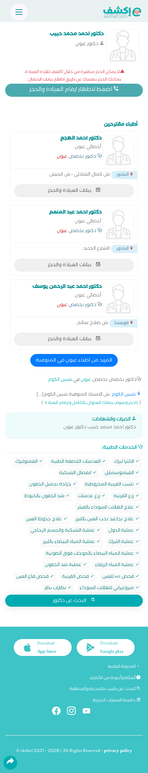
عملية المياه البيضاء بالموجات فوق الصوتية (90, 554)
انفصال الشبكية (75, 474)
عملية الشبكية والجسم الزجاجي (63, 531)
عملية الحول (121, 531)
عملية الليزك (121, 542)
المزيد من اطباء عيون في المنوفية (74, 360)
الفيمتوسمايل (120, 474)
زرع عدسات (89, 497)
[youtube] (89, 712)
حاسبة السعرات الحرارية (114, 701)
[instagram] (74, 712)
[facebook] (59, 712)
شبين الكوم (60, 380)
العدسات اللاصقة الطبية (76, 462)
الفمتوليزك (27, 462)
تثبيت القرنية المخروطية (110, 485)
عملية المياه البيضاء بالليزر (69, 542)
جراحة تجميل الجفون (50, 485)
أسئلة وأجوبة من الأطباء (113, 678)
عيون (62, 157)
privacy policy (118, 751)
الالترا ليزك (124, 462)
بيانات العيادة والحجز (70, 191)
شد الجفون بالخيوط (44, 497)
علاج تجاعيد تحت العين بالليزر (105, 520)
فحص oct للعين (118, 577)
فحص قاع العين (33, 577)
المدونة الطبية (122, 667)
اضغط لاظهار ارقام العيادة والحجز (71, 90)
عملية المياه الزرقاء (115, 566)
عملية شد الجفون (64, 566)
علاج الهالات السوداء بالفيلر (106, 508)
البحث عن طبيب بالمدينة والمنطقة (103, 689)
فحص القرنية (76, 577)
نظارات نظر (55, 589)
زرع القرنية (124, 497)
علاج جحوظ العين (44, 520)
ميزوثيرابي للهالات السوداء (107, 589)
